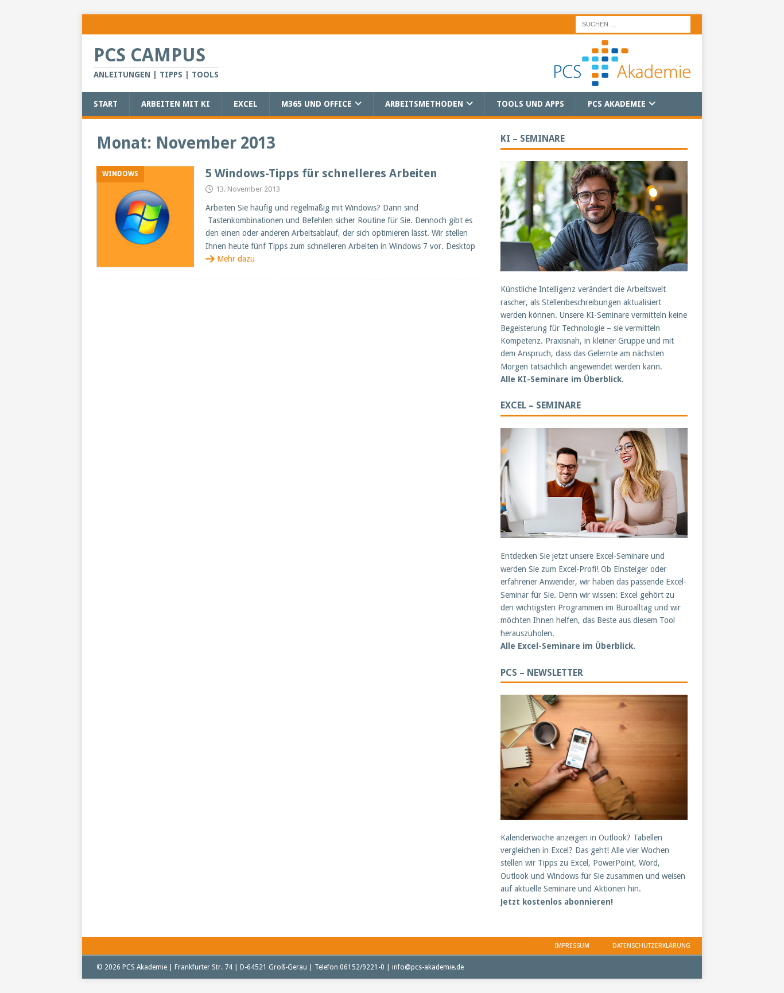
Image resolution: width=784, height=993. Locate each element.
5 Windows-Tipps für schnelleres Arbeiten (321, 173)
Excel (246, 103)
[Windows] (145, 216)
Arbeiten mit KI (175, 103)
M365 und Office (316, 103)
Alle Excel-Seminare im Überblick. (567, 646)
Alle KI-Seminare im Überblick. (562, 379)
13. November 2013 (248, 189)
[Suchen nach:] (633, 23)
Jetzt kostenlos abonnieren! (556, 901)
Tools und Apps (530, 103)
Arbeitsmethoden (424, 103)
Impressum (572, 945)
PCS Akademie (617, 103)
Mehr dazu (236, 258)
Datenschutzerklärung (651, 945)
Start (106, 103)
